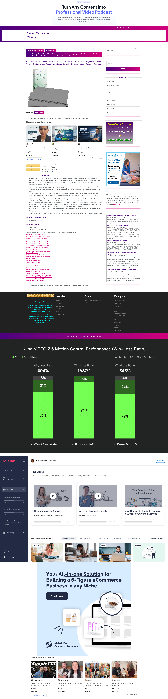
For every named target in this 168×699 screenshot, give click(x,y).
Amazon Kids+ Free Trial (33, 271)
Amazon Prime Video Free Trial (35, 280)
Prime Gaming (30, 267)
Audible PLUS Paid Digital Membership (37, 240)
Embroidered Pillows (112, 85)
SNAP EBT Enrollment (32, 249)
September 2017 (60, 314)
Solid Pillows (110, 108)
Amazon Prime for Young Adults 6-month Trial (38, 256)
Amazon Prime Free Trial (33, 262)
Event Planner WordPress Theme (79, 336)
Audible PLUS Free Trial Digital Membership (38, 251)
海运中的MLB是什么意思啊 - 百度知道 (117, 240)
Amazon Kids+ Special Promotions (35, 273)
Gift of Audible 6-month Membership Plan (37, 243)
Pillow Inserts (110, 104)
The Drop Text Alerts (32, 253)
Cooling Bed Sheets (112, 81)
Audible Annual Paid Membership (35, 234)
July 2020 (59, 309)
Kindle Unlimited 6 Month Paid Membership (38, 254)
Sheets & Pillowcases (120, 313)
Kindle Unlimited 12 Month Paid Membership (38, 247)
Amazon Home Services (33, 266)
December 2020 (60, 306)
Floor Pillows (110, 89)
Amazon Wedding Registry (33, 260)
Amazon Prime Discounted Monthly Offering (38, 269)
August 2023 (59, 300)
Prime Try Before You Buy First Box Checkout (38, 275)
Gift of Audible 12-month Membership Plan (38, 236)
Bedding (116, 311)
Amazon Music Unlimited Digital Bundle (37, 278)
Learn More (117, 204)
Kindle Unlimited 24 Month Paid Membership (38, 238)
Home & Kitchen (118, 309)
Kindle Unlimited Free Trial (33, 264)
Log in (86, 302)
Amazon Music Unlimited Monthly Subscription (39, 277)
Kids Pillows (110, 96)
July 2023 (59, 303)
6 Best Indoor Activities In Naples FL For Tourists (121, 269)
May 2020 (59, 311)
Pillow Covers (50, 50)
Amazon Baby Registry (32, 258)
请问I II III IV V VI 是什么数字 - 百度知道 (117, 225)
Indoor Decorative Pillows (35, 50)
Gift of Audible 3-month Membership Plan (37, 242)
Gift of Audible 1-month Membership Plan (37, 245)
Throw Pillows (110, 112)
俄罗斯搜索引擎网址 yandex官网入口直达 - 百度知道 (121, 215)
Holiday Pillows (111, 93)
